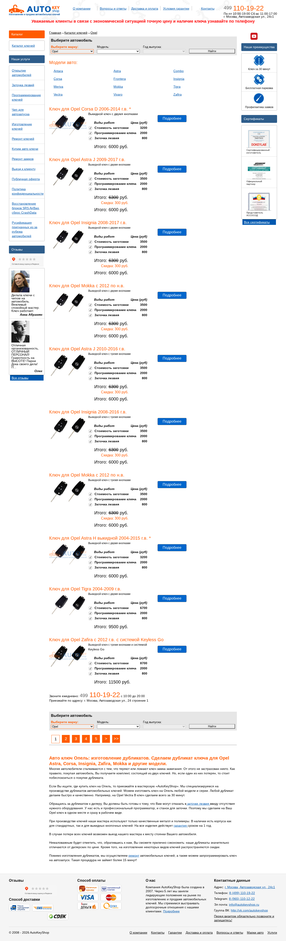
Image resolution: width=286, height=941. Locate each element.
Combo (178, 71)
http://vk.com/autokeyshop (249, 910)
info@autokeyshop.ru (244, 904)
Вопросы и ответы (113, 8)
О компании (81, 8)
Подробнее (172, 118)
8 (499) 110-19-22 (242, 893)
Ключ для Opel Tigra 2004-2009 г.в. (85, 588)
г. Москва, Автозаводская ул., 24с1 (250, 887)
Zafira (177, 94)
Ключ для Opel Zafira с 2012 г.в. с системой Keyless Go (106, 639)
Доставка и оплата (144, 8)
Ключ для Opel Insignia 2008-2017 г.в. (88, 222)
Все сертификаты (257, 222)
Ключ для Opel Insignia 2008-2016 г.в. (88, 411)
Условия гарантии (176, 8)
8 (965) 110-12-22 (242, 899)
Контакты (207, 8)
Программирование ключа (115, 133)
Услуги (272, 932)
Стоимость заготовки (112, 128)
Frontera (120, 79)
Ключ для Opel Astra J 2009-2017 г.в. (87, 159)
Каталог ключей (75, 32)
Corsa (58, 79)
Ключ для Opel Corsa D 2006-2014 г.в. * (90, 108)
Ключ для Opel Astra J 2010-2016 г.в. (87, 348)
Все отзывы (20, 378)
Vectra (58, 94)
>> (116, 739)
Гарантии (175, 932)
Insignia (178, 79)
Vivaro (118, 94)
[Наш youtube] (254, 37)
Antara (58, 71)
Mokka (118, 86)
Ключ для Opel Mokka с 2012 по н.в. (86, 285)
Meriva (58, 86)
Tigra (177, 86)
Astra (117, 71)
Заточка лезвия (107, 138)
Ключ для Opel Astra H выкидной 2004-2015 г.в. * (100, 538)
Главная (55, 32)
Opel (93, 32)
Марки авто (255, 932)
